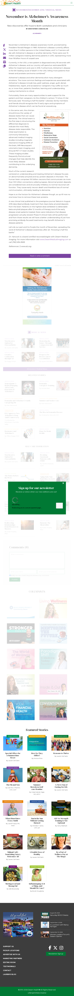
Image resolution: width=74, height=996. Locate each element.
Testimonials (9, 966)
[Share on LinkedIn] (6, 53)
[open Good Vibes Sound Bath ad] (18, 936)
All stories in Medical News (37, 369)
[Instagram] (61, 948)
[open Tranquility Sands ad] (37, 296)
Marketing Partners (12, 958)
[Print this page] (6, 61)
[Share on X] (6, 49)
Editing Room (9, 962)
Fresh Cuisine (12, 835)
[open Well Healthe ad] (54, 140)
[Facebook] (50, 948)
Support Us (8, 946)
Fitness (61, 801)
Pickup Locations (11, 950)
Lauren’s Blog (9, 974)
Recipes (12, 866)
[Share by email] (6, 57)
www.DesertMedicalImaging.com (54, 239)
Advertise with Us (11, 954)
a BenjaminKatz (37, 993)
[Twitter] (55, 948)
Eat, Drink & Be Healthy (37, 835)
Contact (7, 970)
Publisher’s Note (61, 736)
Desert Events (13, 736)
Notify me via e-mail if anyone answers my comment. (30, 575)
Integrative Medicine (37, 736)
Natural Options (37, 768)
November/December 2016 (30, 10)
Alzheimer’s (37, 33)
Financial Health (37, 801)
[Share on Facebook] (6, 45)
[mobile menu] (71, 3)
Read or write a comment (40, 256)
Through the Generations (13, 801)
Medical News (53, 10)
